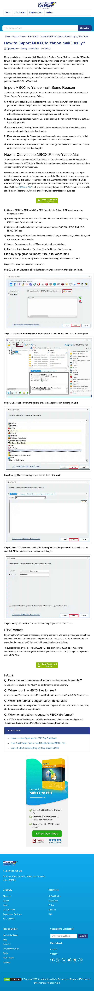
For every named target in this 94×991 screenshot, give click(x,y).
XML (50, 914)
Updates (6, 962)
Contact (53, 949)
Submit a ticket (20, 12)
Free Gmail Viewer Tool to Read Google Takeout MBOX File (38, 743)
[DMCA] (12, 979)
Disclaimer (53, 901)
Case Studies (9, 910)
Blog (5, 940)
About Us (7, 896)
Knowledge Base (10, 935)
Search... (84, 28)
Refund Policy (54, 896)
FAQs (5, 953)
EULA (51, 905)
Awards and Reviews (12, 914)
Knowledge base (36, 12)
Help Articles (8, 958)
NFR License (8, 919)
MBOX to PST (25, 187)
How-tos (6, 944)
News (5, 905)
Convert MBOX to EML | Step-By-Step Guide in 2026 (35, 748)
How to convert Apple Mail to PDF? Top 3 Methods (34, 738)
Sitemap (52, 910)
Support (53, 954)
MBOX (36, 36)
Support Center (19, 36)
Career (6, 901)
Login (48, 12)
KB (29, 36)
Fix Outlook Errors (11, 949)
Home (7, 12)
